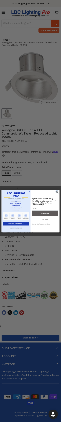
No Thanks (45, 219)
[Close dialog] (57, 192)
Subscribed (45, 213)
